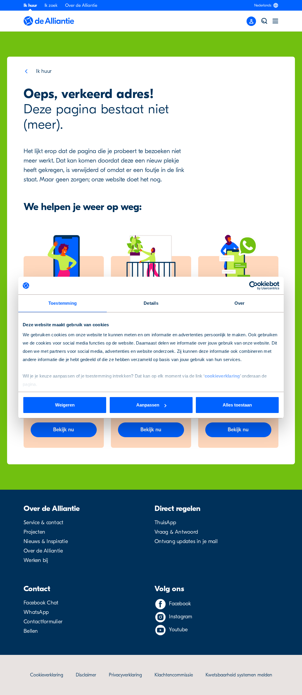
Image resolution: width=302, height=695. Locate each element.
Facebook (180, 604)
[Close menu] (251, 21)
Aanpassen (147, 404)
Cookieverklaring (46, 675)
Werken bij (36, 560)
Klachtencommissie (174, 675)
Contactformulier (43, 622)
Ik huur (30, 5)
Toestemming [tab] (62, 303)
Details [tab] (151, 303)
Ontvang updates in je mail (186, 541)
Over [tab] (239, 303)
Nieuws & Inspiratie (46, 541)
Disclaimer (86, 675)
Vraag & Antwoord (176, 532)
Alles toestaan (237, 404)
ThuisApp (165, 522)
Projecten (34, 532)
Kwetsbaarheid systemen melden (239, 675)
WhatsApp (36, 612)
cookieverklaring (222, 375)
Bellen (31, 631)
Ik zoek (51, 5)
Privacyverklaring (125, 675)
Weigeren (65, 404)
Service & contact (43, 522)
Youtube (178, 630)
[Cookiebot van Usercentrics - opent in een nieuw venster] (253, 285)
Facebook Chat (41, 603)
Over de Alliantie (81, 5)
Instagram (180, 617)
